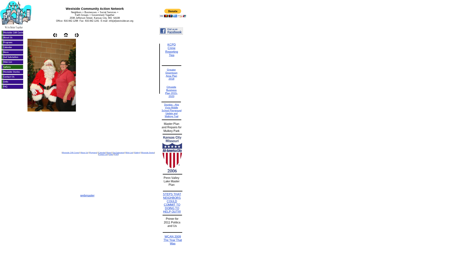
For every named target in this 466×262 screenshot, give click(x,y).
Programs (93, 153)
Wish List (129, 153)
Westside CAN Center (70, 153)
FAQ (116, 154)
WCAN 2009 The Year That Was (172, 240)
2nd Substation (118, 153)
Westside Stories (147, 153)
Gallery (137, 153)
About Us (84, 153)
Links (111, 154)
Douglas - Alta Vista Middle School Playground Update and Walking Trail (171, 110)
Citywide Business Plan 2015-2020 (171, 92)
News (109, 153)
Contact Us (103, 154)
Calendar (101, 153)
